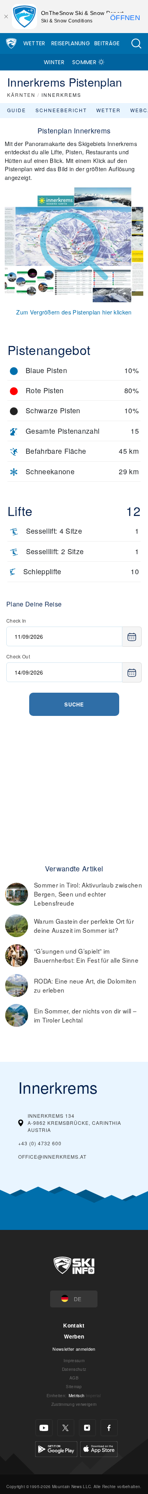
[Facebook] (109, 1427)
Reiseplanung (70, 43)
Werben (74, 1336)
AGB (74, 1378)
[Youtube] (44, 1427)
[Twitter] (65, 1427)
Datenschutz (74, 1369)
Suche (74, 704)
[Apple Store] (99, 1448)
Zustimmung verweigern (74, 1404)
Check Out (18, 656)
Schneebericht (61, 110)
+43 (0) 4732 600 (40, 1143)
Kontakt (73, 1325)
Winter (54, 62)
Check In (16, 620)
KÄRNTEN (21, 94)
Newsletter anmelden (73, 1349)
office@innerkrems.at (52, 1156)
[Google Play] (56, 1448)
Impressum (74, 1360)
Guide (16, 110)
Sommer (84, 62)
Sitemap (74, 1386)
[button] (136, 43)
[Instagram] (87, 1427)
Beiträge (107, 43)
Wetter (34, 43)
